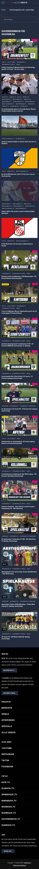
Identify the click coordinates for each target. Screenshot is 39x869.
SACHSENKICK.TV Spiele (8, 64)
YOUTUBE (7, 748)
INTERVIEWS (5, 406)
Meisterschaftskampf (8, 40)
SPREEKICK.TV (24, 106)
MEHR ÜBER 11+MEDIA (9, 693)
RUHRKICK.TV (5, 106)
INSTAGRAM (8, 754)
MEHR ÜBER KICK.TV (9, 670)
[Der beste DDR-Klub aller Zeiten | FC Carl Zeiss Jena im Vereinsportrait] (20, 158)
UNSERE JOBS (7, 851)
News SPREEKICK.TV (21, 103)
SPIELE (18, 64)
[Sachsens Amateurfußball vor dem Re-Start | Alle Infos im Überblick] (20, 126)
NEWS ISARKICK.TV (17, 99)
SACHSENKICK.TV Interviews (28, 406)
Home (4, 10)
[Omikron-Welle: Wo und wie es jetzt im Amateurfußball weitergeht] (20, 191)
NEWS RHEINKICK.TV (18, 101)
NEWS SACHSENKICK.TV (8, 103)
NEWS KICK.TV (27, 99)
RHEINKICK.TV (31, 103)
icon (19, 49)
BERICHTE (7, 708)
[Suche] (36, 2)
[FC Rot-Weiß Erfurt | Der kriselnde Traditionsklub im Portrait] (20, 228)
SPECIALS (7, 726)
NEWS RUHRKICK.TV (30, 101)
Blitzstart (5, 284)
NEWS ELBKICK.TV (6, 99)
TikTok (5, 760)
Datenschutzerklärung (19, 865)
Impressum (27, 863)
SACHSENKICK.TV (21, 62)
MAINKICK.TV (26, 97)
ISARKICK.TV (12, 97)
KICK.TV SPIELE (11, 62)
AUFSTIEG (4, 416)
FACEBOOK (7, 766)
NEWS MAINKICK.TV (7, 101)
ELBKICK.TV (5, 97)
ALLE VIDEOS (9, 732)
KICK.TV (4, 62)
